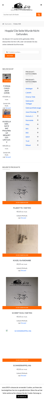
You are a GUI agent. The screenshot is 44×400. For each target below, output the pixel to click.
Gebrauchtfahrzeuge (33, 108)
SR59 (27, 137)
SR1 (27, 129)
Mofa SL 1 (29, 116)
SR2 (27, 133)
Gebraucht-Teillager (30, 102)
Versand (8, 108)
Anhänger (29, 88)
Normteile (29, 120)
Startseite (8, 24)
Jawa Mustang (31, 112)
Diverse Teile (30, 97)
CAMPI (28, 93)
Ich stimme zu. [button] (22, 396)
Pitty (27, 124)
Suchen (10, 56)
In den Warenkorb (7, 81)
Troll (27, 141)
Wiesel (28, 145)
